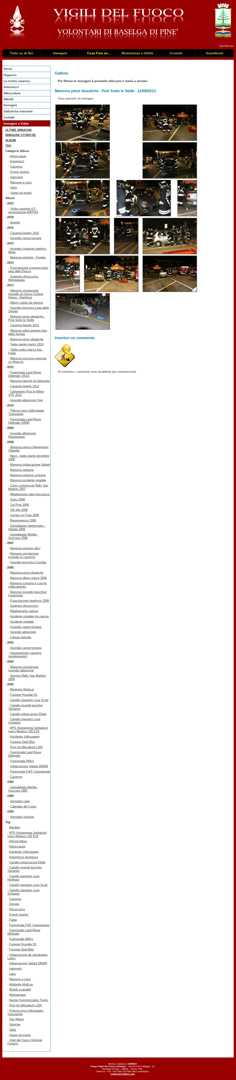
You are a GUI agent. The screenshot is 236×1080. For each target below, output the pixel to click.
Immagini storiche (20, 135)
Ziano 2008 (17, 499)
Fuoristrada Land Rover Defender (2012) (24, 374)
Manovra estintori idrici (25, 548)
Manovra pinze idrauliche (26, 339)
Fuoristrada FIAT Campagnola (30, 771)
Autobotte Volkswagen (25, 736)
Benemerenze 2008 (23, 520)
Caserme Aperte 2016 (24, 233)
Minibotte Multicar (22, 689)
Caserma (16, 166)
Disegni (15, 222)
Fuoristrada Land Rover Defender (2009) (24, 421)
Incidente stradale (22, 621)
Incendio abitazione (23, 632)
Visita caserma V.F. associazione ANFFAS (23, 210)
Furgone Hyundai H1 (23, 694)
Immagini (10, 105)
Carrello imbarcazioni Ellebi (28, 714)
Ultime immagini (18, 130)
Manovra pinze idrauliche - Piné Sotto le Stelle (26, 318)
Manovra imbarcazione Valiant (30, 464)
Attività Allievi (18, 841)
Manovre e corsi (21, 182)
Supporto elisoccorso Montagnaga (23, 278)
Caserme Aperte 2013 (24, 325)
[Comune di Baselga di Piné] (223, 38)
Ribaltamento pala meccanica (30, 494)
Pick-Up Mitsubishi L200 (26, 747)
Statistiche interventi (18, 111)
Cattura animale (20, 637)
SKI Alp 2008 (19, 510)
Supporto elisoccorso (24, 605)
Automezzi (11, 87)
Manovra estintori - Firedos (28, 257)
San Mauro (16, 1019)
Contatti (9, 117)
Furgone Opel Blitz (22, 742)
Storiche (14, 1024)
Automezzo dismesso (23, 857)
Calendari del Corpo (23, 806)
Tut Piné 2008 (19, 505)
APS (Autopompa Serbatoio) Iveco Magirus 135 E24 (28, 729)
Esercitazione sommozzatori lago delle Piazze (28, 269)
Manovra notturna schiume (28, 475)
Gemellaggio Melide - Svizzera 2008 (23, 536)
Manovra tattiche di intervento (30, 381)
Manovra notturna (21, 470)
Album (10, 140)
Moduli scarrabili (20, 989)
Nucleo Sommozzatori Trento (28, 1000)
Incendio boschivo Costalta (28, 562)
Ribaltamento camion (24, 611)
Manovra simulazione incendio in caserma (23, 555)
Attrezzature (12, 93)
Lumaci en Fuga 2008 (24, 515)
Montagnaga (17, 995)
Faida (13, 920)
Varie (13, 187)
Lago (12, 974)
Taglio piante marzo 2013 (27, 344)
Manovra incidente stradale (28, 480)
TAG (8, 145)
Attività (8, 99)
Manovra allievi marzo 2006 (28, 578)
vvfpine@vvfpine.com (122, 1074)
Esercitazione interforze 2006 (29, 600)
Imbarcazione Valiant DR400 (29, 766)
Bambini (14, 827)
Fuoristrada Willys (22, 761)
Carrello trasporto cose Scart (29, 700)
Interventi (16, 177)
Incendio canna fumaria (25, 238)
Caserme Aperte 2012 (24, 386)
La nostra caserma (16, 81)
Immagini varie (20, 801)
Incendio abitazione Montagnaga (22, 435)
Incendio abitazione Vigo (26, 400)
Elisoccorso (17, 909)
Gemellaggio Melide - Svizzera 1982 (23, 788)
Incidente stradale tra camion (29, 616)
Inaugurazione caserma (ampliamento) (24, 654)
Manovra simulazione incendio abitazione (23, 668)
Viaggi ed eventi (21, 193)
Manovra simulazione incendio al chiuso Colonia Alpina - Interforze (25, 294)
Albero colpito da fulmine (26, 302)
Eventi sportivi (19, 172)
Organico (10, 75)
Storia (7, 69)
